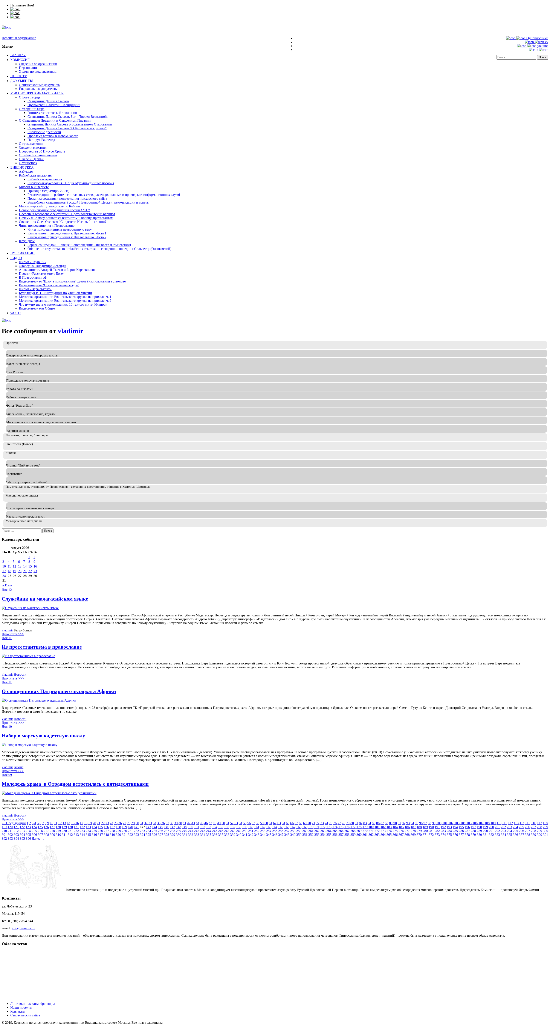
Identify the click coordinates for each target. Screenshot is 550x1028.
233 (142, 831)
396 (28, 838)
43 (193, 823)
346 (274, 834)
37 (167, 823)
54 (240, 823)
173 (329, 827)
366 (395, 834)
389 (533, 834)
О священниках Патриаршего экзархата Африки (59, 691)
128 (58, 827)
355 (329, 834)
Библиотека (22, 167)
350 (298, 834)
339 (232, 834)
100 (439, 823)
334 (202, 834)
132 (82, 827)
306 (34, 834)
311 (64, 834)
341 (244, 834)
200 (491, 827)
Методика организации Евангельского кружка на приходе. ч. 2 (65, 300)
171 (316, 827)
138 (118, 827)
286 (461, 831)
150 (190, 827)
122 (22, 827)
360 (359, 834)
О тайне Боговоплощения (38, 155)
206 (527, 827)
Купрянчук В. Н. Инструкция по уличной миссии (55, 293)
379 (473, 834)
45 (201, 823)
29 (133, 823)
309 (52, 834)
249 (238, 831)
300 (545, 831)
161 (256, 827)
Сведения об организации (38, 64)
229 (118, 831)
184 (395, 827)
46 (206, 823)
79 (348, 823)
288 (473, 831)
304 (22, 834)
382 (491, 834)
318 (106, 834)
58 (257, 823)
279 (419, 831)
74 (326, 823)
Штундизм (27, 241)
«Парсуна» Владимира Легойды (42, 266)
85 (373, 823)
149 (184, 827)
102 (451, 823)
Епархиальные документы (38, 89)
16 (35, 566)
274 (389, 831)
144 (154, 827)
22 (30, 571)
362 (371, 834)
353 (316, 834)
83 (365, 823)
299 (539, 831)
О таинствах (28, 163)
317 (100, 834)
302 (10, 834)
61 (270, 823)
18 (9, 571)
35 (158, 823)
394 (16, 838)
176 (347, 827)
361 (365, 834)
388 (527, 834)
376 (455, 834)
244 (208, 831)
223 (82, 831)
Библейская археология (45, 179)
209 (545, 827)
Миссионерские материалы (37, 93)
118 (545, 823)
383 (497, 834)
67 (296, 823)
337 (220, 834)
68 (300, 823)
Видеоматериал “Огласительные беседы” (49, 285)
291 (491, 831)
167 (292, 827)
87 (382, 823)
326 (154, 834)
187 (413, 827)
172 (322, 827)
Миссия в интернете (34, 187)
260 (304, 831)
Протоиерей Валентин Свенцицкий (54, 105)
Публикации (22, 253)
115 (527, 823)
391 (545, 834)
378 (467, 834)
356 (335, 834)
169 (304, 827)
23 (35, 571)
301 (4, 834)
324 (142, 834)
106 (475, 823)
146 (166, 827)
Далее (38, 838)
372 (431, 834)
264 (329, 831)
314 (82, 834)
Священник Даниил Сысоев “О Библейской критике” (67, 128)
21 (25, 571)
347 (280, 834)
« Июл (7, 585)
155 (220, 827)
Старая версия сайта (25, 1015)
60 (266, 823)
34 (154, 823)
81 (356, 823)
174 (335, 827)
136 (106, 827)
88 (386, 823)
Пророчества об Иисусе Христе (42, 151)
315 (88, 834)
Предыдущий (14, 823)
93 (408, 823)
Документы (21, 80)
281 (431, 831)
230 (124, 831)
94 (412, 823)
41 (184, 823)
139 (124, 827)
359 (353, 834)
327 (160, 834)
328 (166, 834)
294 (509, 831)
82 (360, 823)
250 (244, 831)
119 (4, 827)
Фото (15, 312)
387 (521, 834)
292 (497, 831)
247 (226, 831)
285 (455, 831)
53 (236, 823)
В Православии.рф (32, 277)
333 (196, 834)
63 (279, 823)
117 (539, 823)
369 (413, 834)
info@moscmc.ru (23, 928)
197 (473, 827)
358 (347, 834)
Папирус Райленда (41, 140)
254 (268, 831)
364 (383, 834)
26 (120, 823)
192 (443, 827)
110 (499, 823)
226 (100, 831)
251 (250, 831)
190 (431, 827)
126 (46, 827)
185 (401, 827)
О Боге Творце (29, 97)
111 (504, 823)
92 (403, 823)
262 (316, 831)
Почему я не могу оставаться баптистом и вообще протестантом (66, 218)
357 (341, 834)
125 (40, 827)
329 (172, 834)
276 (401, 831)
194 (455, 827)
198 (479, 827)
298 (533, 831)
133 (88, 827)
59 (262, 823)
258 (292, 831)
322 (130, 834)
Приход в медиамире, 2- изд (48, 191)
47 (210, 823)
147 (172, 827)
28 (128, 823)
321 (124, 834)
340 (238, 834)
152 (202, 827)
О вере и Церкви (31, 159)
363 (377, 834)
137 (112, 827)
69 (305, 823)
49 (219, 823)
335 (208, 834)
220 (64, 831)
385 (509, 834)
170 (310, 827)
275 (395, 831)
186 (407, 827)
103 (457, 823)
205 (521, 827)
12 (14, 566)
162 (262, 827)
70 (309, 823)
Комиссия (20, 59)
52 (232, 823)
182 (383, 827)
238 (172, 831)
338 (226, 834)
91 (399, 823)
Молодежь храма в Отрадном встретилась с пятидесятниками (75, 784)
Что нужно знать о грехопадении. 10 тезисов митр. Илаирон (63, 304)
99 (433, 823)
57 (253, 823)
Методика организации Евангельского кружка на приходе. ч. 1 (65, 297)
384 (503, 834)
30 (137, 823)
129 (64, 827)
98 (429, 823)
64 (283, 823)
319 (112, 834)
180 (371, 827)
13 (19, 566)
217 (46, 831)
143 (148, 827)
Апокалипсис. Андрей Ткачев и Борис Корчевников (57, 270)
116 (533, 823)
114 (521, 823)
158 (238, 827)
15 (30, 566)
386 (515, 834)
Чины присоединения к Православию (47, 225)
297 (527, 831)
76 (335, 823)
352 (310, 834)
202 (503, 827)
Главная (18, 55)
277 (407, 831)
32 (146, 823)
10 (4, 566)
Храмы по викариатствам (38, 71)
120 (10, 827)
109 (493, 823)
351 (304, 834)
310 (58, 834)
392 (4, 838)
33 (150, 823)
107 (481, 823)
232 (136, 831)
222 (76, 831)
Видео (16, 257)
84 (369, 823)
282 (437, 831)
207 (533, 827)
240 (184, 831)
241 (190, 831)
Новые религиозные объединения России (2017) (54, 210)
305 (28, 834)
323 (136, 834)
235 (154, 831)
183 (389, 827)
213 (22, 831)
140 (130, 827)
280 (425, 831)
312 (70, 834)
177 (353, 827)
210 (4, 831)
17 (4, 571)
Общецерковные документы (39, 85)
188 (419, 827)
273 (383, 831)
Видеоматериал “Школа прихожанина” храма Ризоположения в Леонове (72, 281)
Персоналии (28, 67)
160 (250, 827)
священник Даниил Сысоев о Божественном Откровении (70, 124)
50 (223, 823)
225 (94, 831)
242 (196, 831)
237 (166, 831)
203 (509, 827)
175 (341, 827)
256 (280, 831)
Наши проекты (21, 1007)
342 (250, 834)
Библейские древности (44, 132)
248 (232, 831)
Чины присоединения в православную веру (60, 229)
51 (227, 823)
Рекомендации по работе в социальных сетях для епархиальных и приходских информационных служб (104, 194)
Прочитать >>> (13, 634)
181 (377, 827)
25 (116, 823)
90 (395, 823)
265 (335, 831)
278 (413, 831)
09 (10, 775)
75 (330, 823)
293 (503, 831)
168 (298, 827)
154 (214, 827)
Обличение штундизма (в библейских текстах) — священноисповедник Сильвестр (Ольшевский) (99, 249)
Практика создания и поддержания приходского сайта (67, 198)
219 (58, 831)
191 (437, 827)
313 (76, 834)
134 (94, 827)
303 (16, 834)
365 (389, 834)
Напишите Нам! (22, 5)
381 (485, 834)
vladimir (70, 331)
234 (148, 831)
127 (52, 827)
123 (28, 827)
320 (118, 834)
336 (214, 834)
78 (343, 823)
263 (322, 831)
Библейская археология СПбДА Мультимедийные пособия (71, 183)
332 (190, 834)
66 (292, 823)
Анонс (18, 767)
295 (515, 831)
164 (274, 827)
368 (407, 834)
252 (256, 831)
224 (88, 831)
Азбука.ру (26, 171)
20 (19, 571)
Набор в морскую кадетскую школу (43, 735)
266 (341, 831)
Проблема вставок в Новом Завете (53, 136)
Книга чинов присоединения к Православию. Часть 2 (67, 237)
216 (40, 831)
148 (178, 827)
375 (449, 834)
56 (249, 823)
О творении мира (31, 109)
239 (178, 831)
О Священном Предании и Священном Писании (55, 120)
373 (437, 834)
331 (184, 834)
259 (298, 831)
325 (148, 834)
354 (322, 834)
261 (310, 831)
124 (34, 827)
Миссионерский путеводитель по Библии (49, 206)
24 (4, 576)
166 (286, 827)
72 (317, 823)
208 (539, 827)
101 (445, 823)
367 (401, 834)
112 (510, 823)
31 (141, 823)
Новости (18, 76)
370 (419, 834)
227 (106, 831)
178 (359, 827)
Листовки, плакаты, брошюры (32, 1003)
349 (292, 834)
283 (443, 831)
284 (449, 831)
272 (377, 831)
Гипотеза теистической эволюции (52, 113)
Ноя (5, 590)
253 (262, 831)
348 (286, 834)
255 (274, 831)
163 (268, 827)
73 (322, 823)
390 (539, 834)
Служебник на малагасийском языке (45, 599)
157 (232, 827)
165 (280, 827)
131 (76, 827)
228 (112, 831)
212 (16, 831)
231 (130, 831)
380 (479, 834)
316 (94, 834)
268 (353, 831)
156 (226, 827)
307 (40, 834)
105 (469, 823)
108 (487, 823)
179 (365, 827)
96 (421, 823)
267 (347, 831)
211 (10, 831)
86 (378, 823)
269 (359, 831)
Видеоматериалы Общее (37, 308)
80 (352, 823)
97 (425, 823)
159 (244, 827)
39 (176, 823)
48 (214, 823)
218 (52, 831)
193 (449, 827)
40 (180, 823)
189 (425, 827)
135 (100, 827)
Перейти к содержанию (19, 38)
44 (197, 823)
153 (208, 827)
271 (371, 831)
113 (516, 823)
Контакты (17, 1011)
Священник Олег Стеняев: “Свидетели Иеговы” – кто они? (62, 221)
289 (479, 831)
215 (34, 831)
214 (28, 831)
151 (196, 827)
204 (515, 827)
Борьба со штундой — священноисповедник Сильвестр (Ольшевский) (79, 245)
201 (497, 827)
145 (160, 827)
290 (485, 831)
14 (25, 566)
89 (391, 823)
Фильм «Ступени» (32, 262)
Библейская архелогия (35, 175)
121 (16, 827)
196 (467, 827)
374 (443, 834)
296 (521, 831)
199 (485, 827)
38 (171, 823)
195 (461, 827)
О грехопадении (31, 143)
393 (10, 838)
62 (275, 823)
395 (22, 838)
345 (268, 834)
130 (70, 827)
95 (416, 823)
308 (46, 834)
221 (70, 831)
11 (9, 566)
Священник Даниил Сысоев (48, 101)
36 (163, 823)
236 (160, 831)
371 (425, 834)
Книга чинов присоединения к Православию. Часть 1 (67, 233)
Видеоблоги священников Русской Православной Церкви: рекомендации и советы (88, 202)
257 (286, 831)
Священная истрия (32, 147)
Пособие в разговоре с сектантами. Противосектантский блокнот (67, 214)
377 (461, 834)
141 (136, 827)
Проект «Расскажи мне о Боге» (41, 273)
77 (339, 823)
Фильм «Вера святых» (35, 289)
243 (202, 831)
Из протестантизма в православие (42, 647)
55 (244, 823)
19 (14, 571)
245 (214, 831)
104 (463, 823)
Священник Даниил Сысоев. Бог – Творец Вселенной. (68, 116)
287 (467, 831)
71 (313, 823)
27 (124, 823)
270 (365, 831)
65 (287, 823)
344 (262, 834)
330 (178, 834)
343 (256, 834)
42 (189, 823)
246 (220, 831)
